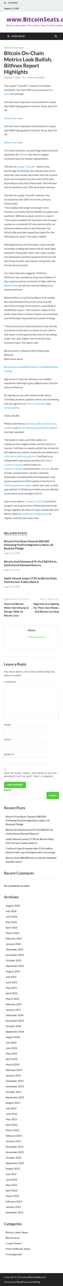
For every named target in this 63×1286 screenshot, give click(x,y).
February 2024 (14, 1069)
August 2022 (13, 1168)
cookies (8, 427)
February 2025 (14, 1004)
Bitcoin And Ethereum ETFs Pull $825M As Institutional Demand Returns (30, 563)
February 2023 (14, 1135)
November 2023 (15, 1086)
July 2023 (11, 1108)
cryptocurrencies (13, 468)
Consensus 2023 (33, 501)
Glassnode (18, 366)
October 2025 (13, 960)
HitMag (36, 1282)
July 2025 (11, 976)
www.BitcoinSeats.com (34, 1277)
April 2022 (11, 1190)
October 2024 (13, 1026)
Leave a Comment (35, 77)
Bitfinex (28, 366)
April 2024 (11, 1058)
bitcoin (23, 154)
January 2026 (13, 943)
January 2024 (13, 1075)
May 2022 (11, 1184)
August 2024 (13, 1037)
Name (8, 725)
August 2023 (13, 1102)
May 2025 (11, 987)
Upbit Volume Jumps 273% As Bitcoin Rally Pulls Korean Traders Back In (30, 580)
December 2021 (14, 1212)
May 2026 (11, 921)
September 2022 (15, 1163)
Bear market (39, 366)
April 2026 (11, 927)
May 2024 (11, 1053)
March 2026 (12, 932)
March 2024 (12, 1064)
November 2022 (15, 1152)
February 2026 (14, 938)
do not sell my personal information (37, 427)
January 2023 (13, 1141)
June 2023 (11, 1113)
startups (45, 468)
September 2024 (15, 1031)
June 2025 (11, 982)
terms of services (36, 403)
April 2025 (11, 993)
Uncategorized (14, 1254)
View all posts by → (38, 636)
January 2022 (13, 1206)
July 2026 (11, 911)
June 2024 (11, 1047)
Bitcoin (8, 366)
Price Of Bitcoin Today (18, 1248)
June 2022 (11, 1179)
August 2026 (13, 905)
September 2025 (15, 965)
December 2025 (14, 949)
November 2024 (15, 1020)
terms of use (50, 423)
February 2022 (14, 1201)
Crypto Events (14, 1243)
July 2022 (11, 1173)
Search (7, 789)
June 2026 (11, 916)
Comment (11, 682)
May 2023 (11, 1119)
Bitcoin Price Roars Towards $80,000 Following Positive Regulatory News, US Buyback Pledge (28, 545)
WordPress (22, 1282)
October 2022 (13, 1157)
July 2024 (11, 1042)
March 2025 (12, 998)
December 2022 (14, 1146)
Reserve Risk (11, 285)
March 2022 (12, 1195)
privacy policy (11, 407)
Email (8, 739)
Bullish (50, 366)
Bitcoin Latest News (14, 48)
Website (9, 754)
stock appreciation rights (18, 485)
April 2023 (11, 1124)
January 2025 (13, 1009)
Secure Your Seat (13, 118)
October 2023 (13, 1091)
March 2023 (12, 1130)
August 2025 (13, 971)
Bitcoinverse (13, 1237)
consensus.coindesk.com (35, 513)
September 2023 (15, 1097)
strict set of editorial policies (19, 456)
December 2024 (14, 1015)
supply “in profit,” (26, 166)
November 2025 (15, 954)
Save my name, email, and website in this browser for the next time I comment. (30, 775)
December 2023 (14, 1080)
